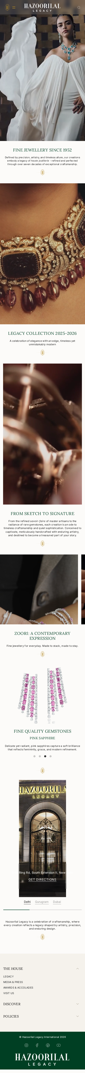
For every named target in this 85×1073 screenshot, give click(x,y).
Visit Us (8, 996)
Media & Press (13, 985)
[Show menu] (7, 7)
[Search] (78, 7)
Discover (11, 1007)
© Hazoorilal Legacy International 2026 (42, 1040)
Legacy (8, 980)
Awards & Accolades (18, 991)
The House (13, 972)
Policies (11, 1020)
